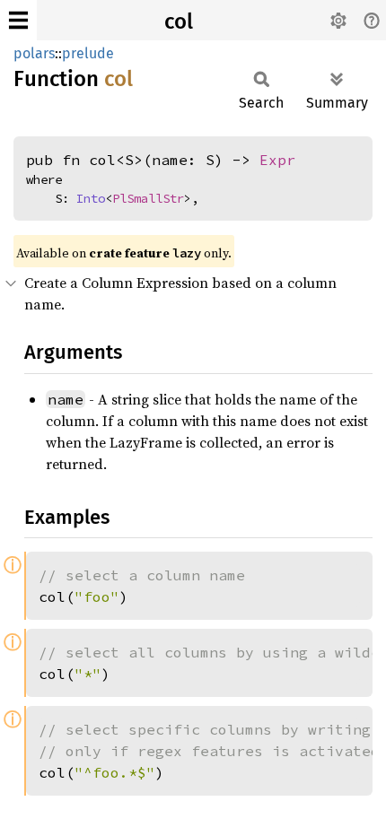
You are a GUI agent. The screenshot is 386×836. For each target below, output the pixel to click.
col (178, 21)
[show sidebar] (18, 20)
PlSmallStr (148, 198)
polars (34, 53)
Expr (277, 160)
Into (90, 198)
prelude (88, 53)
